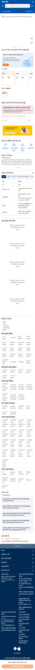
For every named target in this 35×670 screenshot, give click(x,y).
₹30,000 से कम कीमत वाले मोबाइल (29, 387)
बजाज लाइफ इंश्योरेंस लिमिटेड (24, 624)
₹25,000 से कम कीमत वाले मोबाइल (21, 387)
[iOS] (19, 648)
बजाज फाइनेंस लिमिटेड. (24, 617)
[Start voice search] (28, 6)
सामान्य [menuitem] (3, 176)
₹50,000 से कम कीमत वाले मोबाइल (21, 397)
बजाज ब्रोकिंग (22, 634)
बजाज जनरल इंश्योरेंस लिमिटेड (24, 620)
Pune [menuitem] (4, 11)
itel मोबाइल (13, 362)
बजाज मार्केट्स (22, 628)
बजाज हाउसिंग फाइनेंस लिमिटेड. (24, 631)
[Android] (15, 648)
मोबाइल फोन (15, 539)
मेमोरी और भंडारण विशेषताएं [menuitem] (23, 176)
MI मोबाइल (21, 362)
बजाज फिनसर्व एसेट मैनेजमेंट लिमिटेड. (23, 642)
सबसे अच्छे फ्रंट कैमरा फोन (5, 480)
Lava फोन (13, 338)
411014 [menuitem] (8, 11)
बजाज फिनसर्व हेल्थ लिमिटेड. (23, 638)
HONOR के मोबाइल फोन (5, 362)
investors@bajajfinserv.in (8, 625)
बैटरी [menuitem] (14, 176)
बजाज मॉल (5, 2)
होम (2, 539)
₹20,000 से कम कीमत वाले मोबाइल (13, 387)
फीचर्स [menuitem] (9, 176)
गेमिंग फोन (28, 480)
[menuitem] (7, 11)
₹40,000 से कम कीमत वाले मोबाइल (13, 397)
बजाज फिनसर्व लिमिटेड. (24, 615)
